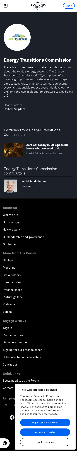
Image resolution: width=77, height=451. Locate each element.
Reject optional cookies (45, 422)
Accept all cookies (45, 432)
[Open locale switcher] (4, 443)
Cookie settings (45, 442)
